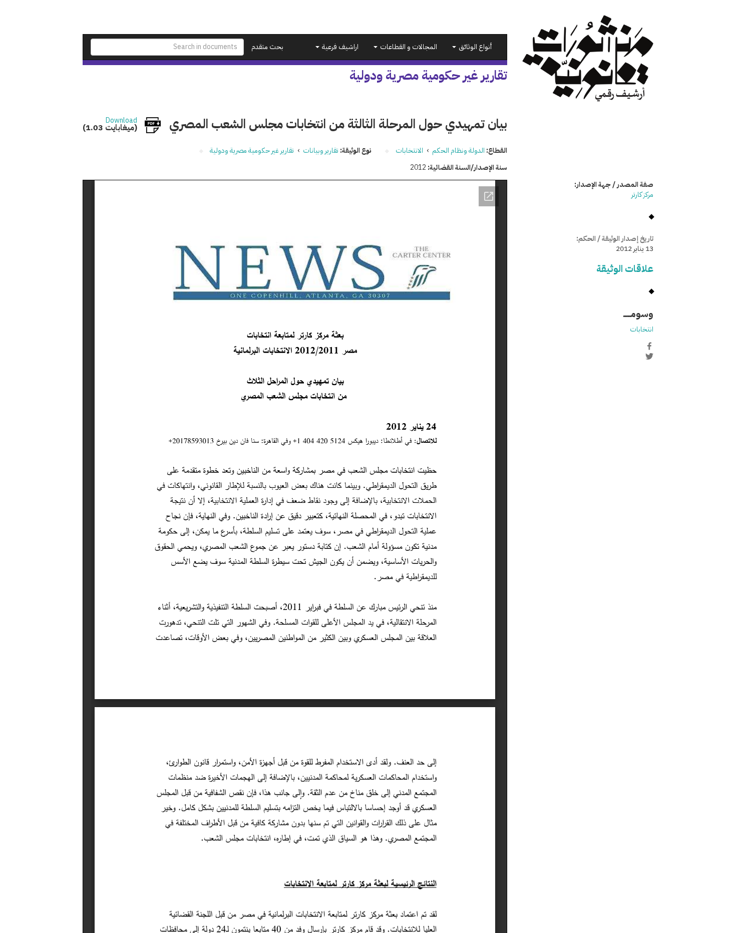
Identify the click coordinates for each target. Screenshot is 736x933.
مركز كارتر (642, 194)
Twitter (649, 357)
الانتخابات (409, 150)
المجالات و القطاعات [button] (408, 47)
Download (121, 120)
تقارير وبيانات (320, 150)
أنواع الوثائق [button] (474, 47)
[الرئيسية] (588, 58)
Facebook (649, 346)
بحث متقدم (267, 47)
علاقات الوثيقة (624, 268)
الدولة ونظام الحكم (458, 150)
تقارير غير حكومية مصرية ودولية (252, 150)
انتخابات (641, 329)
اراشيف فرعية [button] (339, 47)
